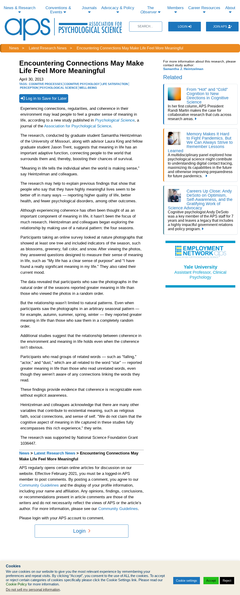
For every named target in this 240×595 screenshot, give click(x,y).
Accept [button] (211, 580)
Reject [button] (227, 580)
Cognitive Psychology (82, 84)
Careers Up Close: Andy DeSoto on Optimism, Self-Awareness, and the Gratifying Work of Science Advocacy (200, 199)
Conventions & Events (58, 10)
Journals (89, 8)
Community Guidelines (39, 485)
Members (175, 8)
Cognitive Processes (45, 84)
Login (183, 26)
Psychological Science (59, 87)
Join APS (220, 26)
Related (172, 77)
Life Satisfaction (114, 84)
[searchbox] (145, 27)
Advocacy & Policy (117, 8)
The (148, 10)
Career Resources (204, 8)
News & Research (19, 8)
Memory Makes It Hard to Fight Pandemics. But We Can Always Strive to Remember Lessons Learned (200, 142)
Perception (29, 87)
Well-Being (88, 87)
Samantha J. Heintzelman (183, 69)
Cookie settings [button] (186, 580)
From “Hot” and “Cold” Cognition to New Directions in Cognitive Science (208, 95)
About (230, 8)
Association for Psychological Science (77, 126)
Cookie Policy (16, 584)
